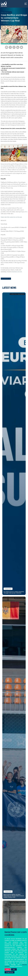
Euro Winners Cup (6, 12)
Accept (7, 969)
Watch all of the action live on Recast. (11, 217)
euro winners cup (6, 278)
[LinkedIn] (18, 48)
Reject (14, 969)
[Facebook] (6, 48)
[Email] (21, 48)
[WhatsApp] (14, 48)
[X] (10, 48)
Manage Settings (9, 972)
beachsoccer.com (17, 271)
